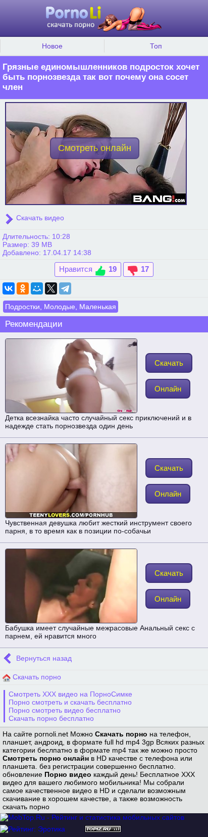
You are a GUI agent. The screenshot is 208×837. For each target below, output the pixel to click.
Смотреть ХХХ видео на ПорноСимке (70, 694)
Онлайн (167, 388)
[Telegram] (65, 288)
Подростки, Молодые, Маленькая (60, 307)
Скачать (168, 363)
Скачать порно (36, 677)
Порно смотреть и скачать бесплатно (70, 702)
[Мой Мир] (37, 288)
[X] (51, 288)
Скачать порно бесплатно (51, 718)
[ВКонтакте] (9, 288)
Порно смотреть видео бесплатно (65, 710)
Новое (52, 46)
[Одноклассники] (23, 288)
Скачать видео (39, 218)
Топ (156, 46)
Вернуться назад (43, 658)
